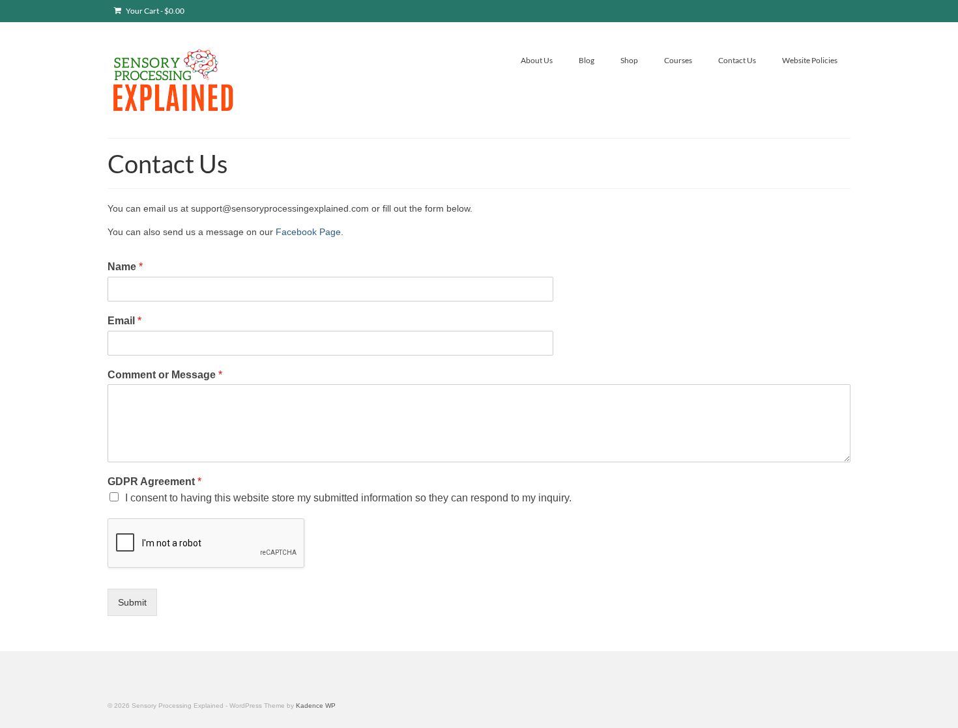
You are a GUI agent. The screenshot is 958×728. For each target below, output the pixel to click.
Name (125, 266)
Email (124, 320)
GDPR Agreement (154, 481)
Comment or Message (165, 374)
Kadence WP (316, 705)
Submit (132, 602)
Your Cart (154, 11)
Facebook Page (308, 232)
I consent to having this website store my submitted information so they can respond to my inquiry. (348, 497)
